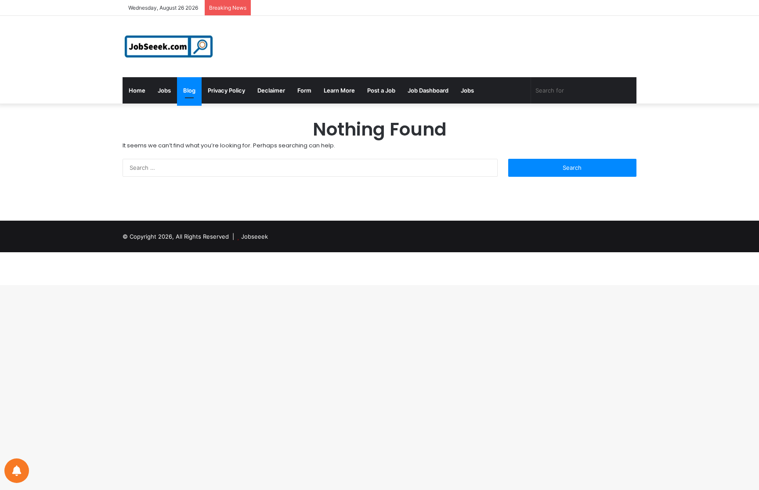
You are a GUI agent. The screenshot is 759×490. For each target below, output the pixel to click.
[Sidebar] (629, 7)
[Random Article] (616, 7)
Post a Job (381, 90)
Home (137, 90)
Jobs (164, 90)
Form (304, 90)
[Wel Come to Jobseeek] (170, 46)
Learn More (339, 90)
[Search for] (627, 90)
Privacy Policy (226, 90)
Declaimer (271, 90)
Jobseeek (254, 236)
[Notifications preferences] (16, 470)
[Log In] (603, 7)
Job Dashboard (428, 90)
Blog (189, 90)
